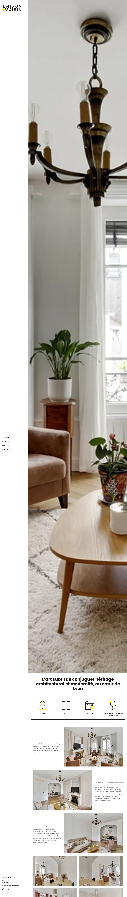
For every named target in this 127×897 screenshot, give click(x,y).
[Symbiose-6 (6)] (101, 871)
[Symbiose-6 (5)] (55, 871)
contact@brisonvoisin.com (10, 886)
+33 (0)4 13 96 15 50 (8, 878)
